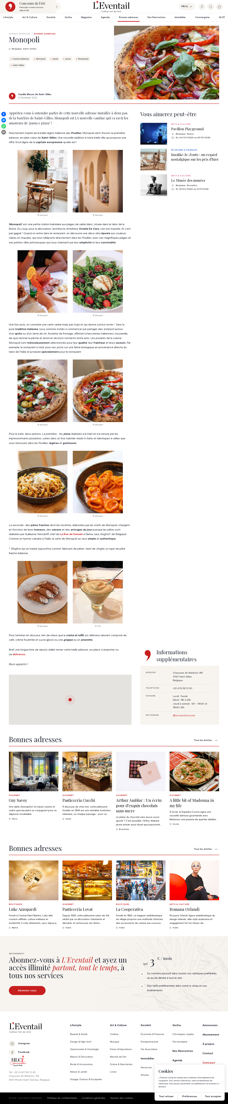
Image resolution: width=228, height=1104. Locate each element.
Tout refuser (166, 1096)
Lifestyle (8, 17)
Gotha (68, 17)
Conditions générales (93, 1098)
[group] (202, 6)
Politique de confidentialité (62, 1098)
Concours (208, 1062)
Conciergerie (202, 17)
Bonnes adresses (128, 17)
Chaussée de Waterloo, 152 (24, 1076)
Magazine (86, 17)
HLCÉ (222, 17)
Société (51, 17)
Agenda (105, 17)
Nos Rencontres (156, 17)
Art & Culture (29, 17)
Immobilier (180, 17)
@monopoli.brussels (184, 715)
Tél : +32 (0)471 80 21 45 (22, 1072)
